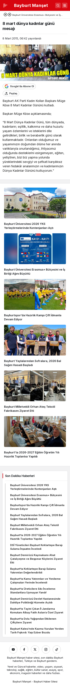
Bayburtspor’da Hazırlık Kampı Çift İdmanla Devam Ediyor (37, 507)
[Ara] (58, 5)
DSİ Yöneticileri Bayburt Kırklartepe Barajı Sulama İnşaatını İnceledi (36, 546)
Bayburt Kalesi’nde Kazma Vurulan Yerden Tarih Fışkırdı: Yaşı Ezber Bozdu (37, 630)
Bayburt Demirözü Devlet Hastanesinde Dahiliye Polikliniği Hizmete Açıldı (35, 600)
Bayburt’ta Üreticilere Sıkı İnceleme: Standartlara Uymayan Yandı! (33, 590)
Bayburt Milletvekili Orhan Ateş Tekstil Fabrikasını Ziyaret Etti (34, 526)
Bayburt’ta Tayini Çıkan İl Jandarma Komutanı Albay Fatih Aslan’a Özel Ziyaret (36, 610)
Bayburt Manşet (31, 5)
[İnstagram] (46, 649)
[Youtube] (13, 649)
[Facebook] (24, 649)
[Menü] (5, 5)
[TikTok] (57, 649)
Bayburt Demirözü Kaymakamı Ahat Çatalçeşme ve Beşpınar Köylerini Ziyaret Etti (36, 558)
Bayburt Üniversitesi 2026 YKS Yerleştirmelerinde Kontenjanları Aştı (33, 487)
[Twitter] (35, 649)
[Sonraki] (9, 15)
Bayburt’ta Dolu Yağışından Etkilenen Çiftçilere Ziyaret (33, 620)
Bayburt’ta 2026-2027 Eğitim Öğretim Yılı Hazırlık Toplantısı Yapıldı (35, 536)
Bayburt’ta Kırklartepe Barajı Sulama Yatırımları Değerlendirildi (33, 570)
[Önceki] (5, 15)
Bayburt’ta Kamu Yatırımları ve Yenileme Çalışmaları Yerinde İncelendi (35, 580)
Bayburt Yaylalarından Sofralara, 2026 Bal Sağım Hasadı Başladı (36, 516)
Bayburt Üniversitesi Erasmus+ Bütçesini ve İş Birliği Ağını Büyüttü (36, 497)
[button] (64, 5)
